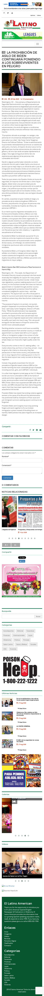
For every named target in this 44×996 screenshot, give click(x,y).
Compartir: (6, 426)
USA (5, 99)
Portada (26, 640)
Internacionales (19, 635)
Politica (17, 640)
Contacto (7, 945)
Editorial (20, 631)
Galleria (32, 15)
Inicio (6, 932)
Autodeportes (8, 631)
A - (15, 545)
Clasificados (8, 943)
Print (22, 561)
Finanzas (6, 635)
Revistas (7, 938)
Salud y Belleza (21, 644)
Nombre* (5, 456)
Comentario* (6, 465)
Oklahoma (7, 640)
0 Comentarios (28, 99)
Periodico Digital (10, 941)
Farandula (30, 631)
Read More (22, 708)
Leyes (30, 635)
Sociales (33, 644)
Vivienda (13, 649)
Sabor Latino (8, 644)
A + (6, 545)
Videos (39, 15)
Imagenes (7, 934)
